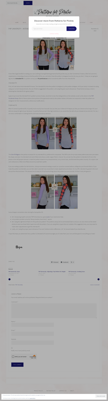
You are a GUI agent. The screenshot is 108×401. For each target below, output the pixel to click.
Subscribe (72, 29)
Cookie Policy (32, 398)
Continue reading (54, 33)
